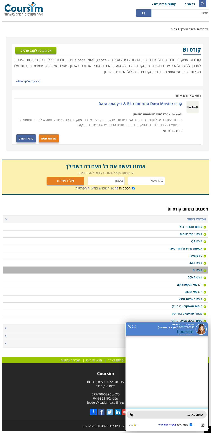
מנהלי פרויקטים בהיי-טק (187, 313)
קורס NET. (195, 263)
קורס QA (196, 241)
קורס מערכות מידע (190, 299)
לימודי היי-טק (188, 29)
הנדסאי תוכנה (193, 292)
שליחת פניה (48, 138)
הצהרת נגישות (70, 360)
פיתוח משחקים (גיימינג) (187, 306)
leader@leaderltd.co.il (102, 402)
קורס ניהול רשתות (191, 234)
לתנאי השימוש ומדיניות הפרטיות (96, 188)
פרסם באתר (115, 360)
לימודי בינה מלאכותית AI (186, 321)
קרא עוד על (29, 81)
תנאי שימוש (94, 360)
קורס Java (196, 256)
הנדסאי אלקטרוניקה (189, 284)
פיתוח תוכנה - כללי (190, 227)
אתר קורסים (203, 29)
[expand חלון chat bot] (134, 326)
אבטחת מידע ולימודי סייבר (185, 248)
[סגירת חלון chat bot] (129, 326)
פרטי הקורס (26, 138)
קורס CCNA (195, 277)
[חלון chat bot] (166, 376)
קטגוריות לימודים (165, 4)
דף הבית (189, 4)
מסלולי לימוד (196, 219)
